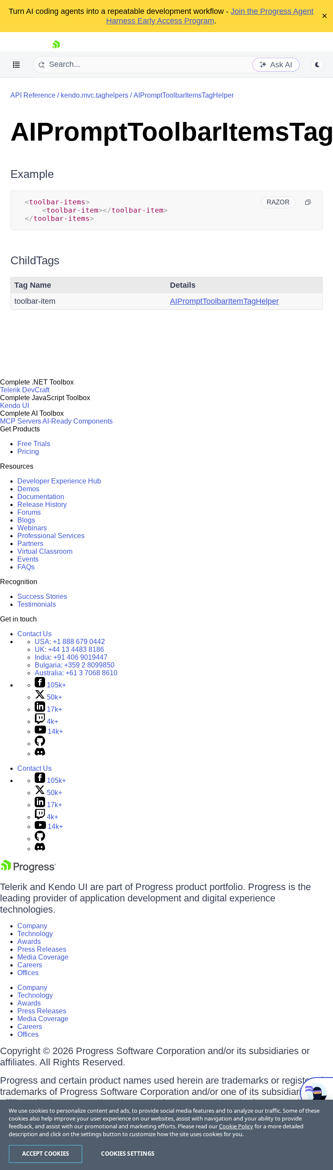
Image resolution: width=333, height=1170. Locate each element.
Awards (29, 941)
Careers (29, 965)
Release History (42, 504)
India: (71, 657)
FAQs (26, 567)
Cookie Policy (236, 1126)
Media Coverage (43, 957)
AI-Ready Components (77, 421)
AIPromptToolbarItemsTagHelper (184, 95)
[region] (166, 1135)
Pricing (28, 451)
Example (32, 174)
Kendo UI (14, 405)
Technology (35, 933)
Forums (29, 512)
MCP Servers (20, 421)
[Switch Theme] (317, 65)
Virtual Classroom (44, 551)
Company (32, 926)
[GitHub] (40, 743)
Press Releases (41, 949)
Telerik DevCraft (24, 390)
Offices (28, 972)
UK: (69, 649)
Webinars (32, 528)
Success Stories (42, 596)
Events (28, 559)
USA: (70, 641)
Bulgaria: (74, 665)
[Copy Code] (308, 202)
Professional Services (51, 535)
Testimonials (36, 604)
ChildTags (34, 260)
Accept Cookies (45, 1153)
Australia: (76, 673)
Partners (30, 543)
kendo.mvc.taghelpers (94, 95)
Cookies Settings (127, 1153)
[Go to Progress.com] (28, 870)
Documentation (40, 496)
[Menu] (16, 64)
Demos (28, 489)
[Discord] (40, 753)
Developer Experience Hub (59, 481)
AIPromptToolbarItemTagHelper (224, 301)
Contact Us (34, 634)
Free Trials (33, 443)
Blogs (26, 520)
